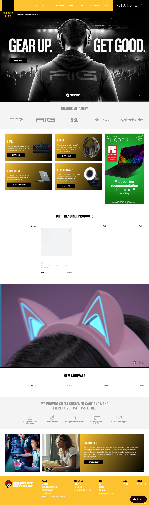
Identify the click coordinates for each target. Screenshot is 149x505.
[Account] (124, 5)
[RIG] (46, 120)
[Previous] (140, 96)
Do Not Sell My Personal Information (54, 496)
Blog (107, 6)
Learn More (94, 462)
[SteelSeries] (132, 120)
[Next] (143, 96)
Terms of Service (47, 490)
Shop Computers (19, 184)
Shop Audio (66, 156)
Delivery (101, 487)
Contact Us (77, 484)
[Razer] (103, 120)
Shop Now (18, 60)
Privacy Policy (46, 493)
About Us (45, 484)
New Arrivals (95, 6)
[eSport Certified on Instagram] (141, 484)
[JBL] (74, 120)
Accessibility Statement (107, 493)
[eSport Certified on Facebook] (137, 484)
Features (126, 484)
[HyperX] (17, 120)
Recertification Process (50, 487)
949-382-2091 (78, 487)
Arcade (83, 6)
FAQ (100, 484)
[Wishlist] (130, 5)
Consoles (72, 6)
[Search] (119, 5)
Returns (102, 490)
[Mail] (136, 5)
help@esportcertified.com (82, 490)
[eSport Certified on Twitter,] (145, 484)
